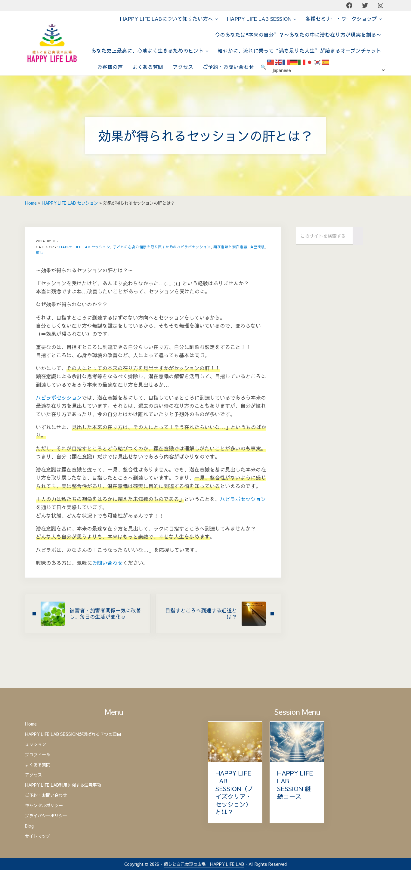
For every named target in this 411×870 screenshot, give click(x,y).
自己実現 (257, 246)
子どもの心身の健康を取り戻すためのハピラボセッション (162, 246)
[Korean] (318, 61)
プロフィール (37, 754)
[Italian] (302, 61)
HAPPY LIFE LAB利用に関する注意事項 (63, 785)
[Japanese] (310, 61)
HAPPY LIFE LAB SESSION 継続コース (295, 784)
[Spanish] (325, 61)
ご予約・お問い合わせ (46, 795)
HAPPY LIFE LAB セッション (70, 203)
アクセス (33, 775)
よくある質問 (37, 765)
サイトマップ (37, 836)
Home (31, 203)
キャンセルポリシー (44, 805)
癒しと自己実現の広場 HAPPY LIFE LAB (204, 864)
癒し (39, 252)
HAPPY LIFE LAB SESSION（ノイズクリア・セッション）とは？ (234, 792)
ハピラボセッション (59, 397)
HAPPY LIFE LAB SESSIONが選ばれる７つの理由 (73, 734)
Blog (29, 826)
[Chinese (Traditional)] (271, 61)
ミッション (35, 744)
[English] (279, 61)
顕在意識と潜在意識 (230, 246)
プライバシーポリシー (46, 816)
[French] (286, 61)
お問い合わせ (107, 562)
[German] (294, 61)
